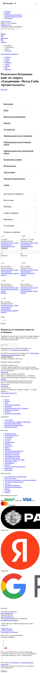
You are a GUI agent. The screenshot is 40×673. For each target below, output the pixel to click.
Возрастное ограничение (14, 117)
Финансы (8, 449)
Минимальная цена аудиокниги (18, 136)
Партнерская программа (13, 413)
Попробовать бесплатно (9, 393)
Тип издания (9, 172)
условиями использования (19, 350)
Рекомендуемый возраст (14, 179)
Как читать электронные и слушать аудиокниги (20, 480)
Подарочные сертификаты (13, 15)
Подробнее (4, 372)
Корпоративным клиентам (13, 16)
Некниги (8, 465)
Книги (7, 399)
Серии (7, 61)
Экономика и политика (12, 456)
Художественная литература (14, 451)
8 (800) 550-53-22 (6, 628)
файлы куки (16, 662)
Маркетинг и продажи (12, 454)
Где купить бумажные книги (14, 482)
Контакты (8, 69)
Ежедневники (9, 463)
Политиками (34, 353)
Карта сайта (9, 470)
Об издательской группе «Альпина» (17, 408)
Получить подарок (7, 357)
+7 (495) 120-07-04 (7, 630)
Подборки (8, 62)
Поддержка (8, 18)
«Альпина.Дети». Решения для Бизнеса (18, 422)
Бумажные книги (10, 433)
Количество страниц (13, 159)
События (8, 57)
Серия (6, 185)
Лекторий (8, 51)
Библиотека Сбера (11, 461)
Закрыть (36, 4)
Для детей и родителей (12, 453)
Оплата (7, 489)
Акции (7, 64)
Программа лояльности (12, 485)
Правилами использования (11, 355)
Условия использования (12, 405)
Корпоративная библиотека (14, 425)
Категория (8, 104)
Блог (6, 67)
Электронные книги (11, 435)
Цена (6, 110)
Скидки (7, 59)
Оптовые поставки (11, 427)
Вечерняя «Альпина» (12, 410)
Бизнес (7, 447)
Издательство (10, 166)
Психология (9, 446)
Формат (7, 123)
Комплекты (8, 468)
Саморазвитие (9, 442)
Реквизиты (8, 406)
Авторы (7, 66)
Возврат (7, 13)
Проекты (8, 412)
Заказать (3, 379)
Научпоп (7, 444)
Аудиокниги (9, 437)
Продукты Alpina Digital (13, 423)
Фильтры (4, 89)
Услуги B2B (9, 420)
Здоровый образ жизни (12, 458)
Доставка (8, 11)
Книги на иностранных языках (15, 466)
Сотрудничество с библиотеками (16, 476)
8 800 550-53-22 (6, 21)
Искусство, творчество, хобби (14, 459)
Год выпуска (9, 129)
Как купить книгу (11, 478)
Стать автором (13, 632)
